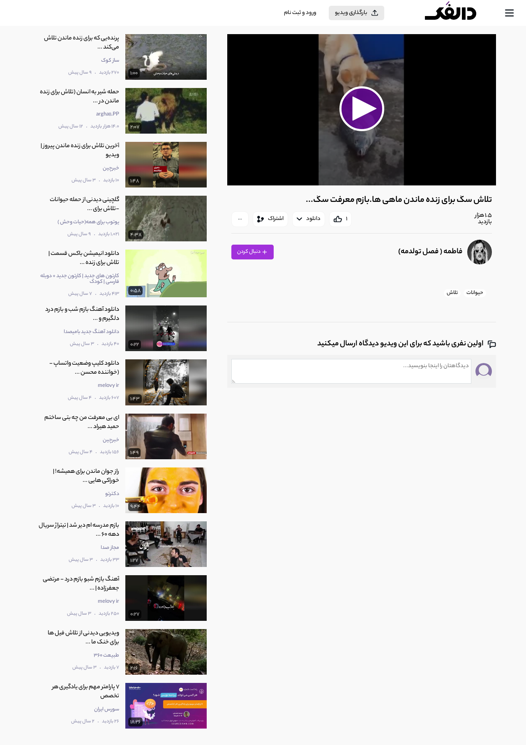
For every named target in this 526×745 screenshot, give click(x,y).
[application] (361, 109)
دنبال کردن (249, 252)
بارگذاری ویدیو (351, 13)
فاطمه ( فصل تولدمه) (430, 252)
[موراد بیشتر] (240, 219)
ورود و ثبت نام (300, 13)
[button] (362, 108)
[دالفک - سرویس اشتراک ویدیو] (458, 13)
